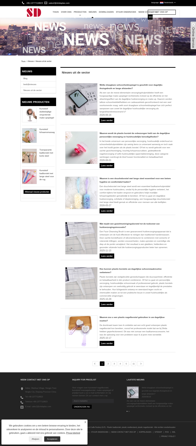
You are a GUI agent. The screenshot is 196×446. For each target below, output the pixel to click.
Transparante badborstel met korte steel (46, 153)
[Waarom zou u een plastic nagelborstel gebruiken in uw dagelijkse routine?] (81, 332)
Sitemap (158, 432)
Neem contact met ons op (153, 12)
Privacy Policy (168, 436)
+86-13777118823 (35, 397)
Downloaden (106, 12)
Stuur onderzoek (126, 12)
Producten (80, 12)
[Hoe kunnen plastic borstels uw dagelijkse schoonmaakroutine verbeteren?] (81, 284)
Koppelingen (145, 432)
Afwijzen (35, 439)
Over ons (66, 12)
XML (173, 432)
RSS (167, 432)
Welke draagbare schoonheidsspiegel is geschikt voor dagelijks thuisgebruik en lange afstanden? (157, 391)
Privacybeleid (73, 433)
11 (134, 364)
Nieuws (93, 12)
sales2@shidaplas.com (59, 3)
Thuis (56, 12)
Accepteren (52, 439)
